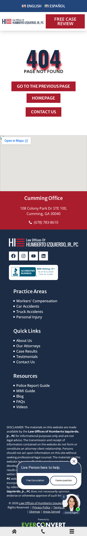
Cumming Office (43, 198)
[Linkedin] (43, 256)
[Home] (14, 532)
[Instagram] (23, 256)
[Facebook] (13, 256)
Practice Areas (30, 291)
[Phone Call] (43, 532)
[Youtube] (33, 256)
